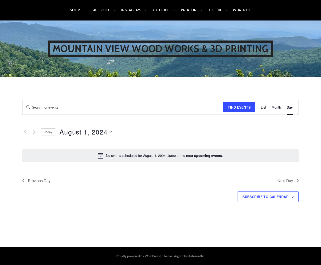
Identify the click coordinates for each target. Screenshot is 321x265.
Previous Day (39, 180)
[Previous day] (25, 132)
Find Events (239, 107)
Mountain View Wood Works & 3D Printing (161, 48)
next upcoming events (204, 155)
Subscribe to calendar (266, 196)
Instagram (131, 10)
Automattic (196, 256)
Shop (75, 10)
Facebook (100, 10)
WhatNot (242, 10)
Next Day (285, 180)
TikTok (215, 10)
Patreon (189, 10)
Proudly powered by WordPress (138, 256)
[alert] (160, 155)
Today (48, 132)
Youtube (160, 10)
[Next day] (34, 132)
